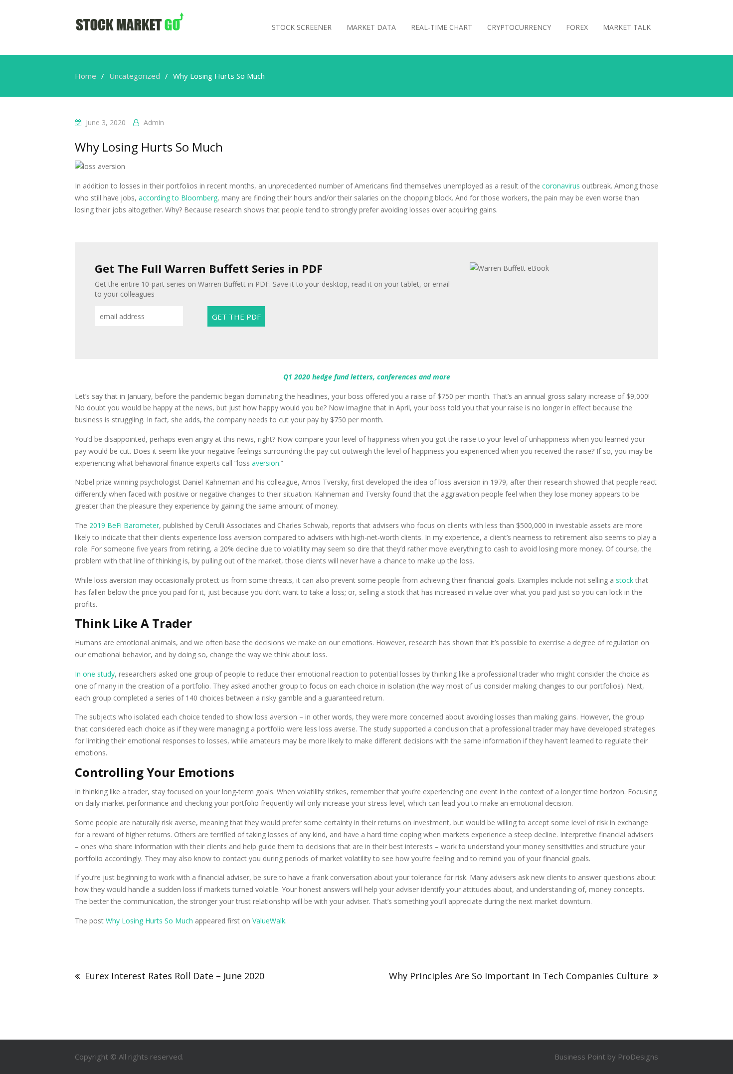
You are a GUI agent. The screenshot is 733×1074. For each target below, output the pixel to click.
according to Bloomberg (178, 197)
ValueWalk (268, 920)
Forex (577, 27)
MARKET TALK (627, 27)
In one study (95, 674)
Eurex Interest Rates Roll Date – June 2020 (174, 976)
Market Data (371, 27)
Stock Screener (302, 27)
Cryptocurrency (519, 27)
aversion (265, 463)
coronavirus (561, 185)
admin (154, 122)
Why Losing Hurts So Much (149, 920)
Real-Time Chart (441, 27)
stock (624, 580)
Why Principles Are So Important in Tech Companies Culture (518, 976)
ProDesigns (638, 1057)
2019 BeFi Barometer (124, 525)
